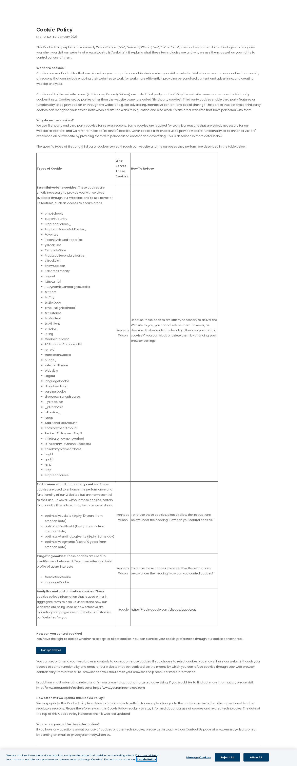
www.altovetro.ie (98, 52)
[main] (148, 757)
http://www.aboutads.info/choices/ (62, 688)
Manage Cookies (51, 650)
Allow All (256, 757)
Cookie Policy (146, 759)
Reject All (227, 757)
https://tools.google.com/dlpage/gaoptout (163, 610)
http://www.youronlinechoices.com (119, 688)
